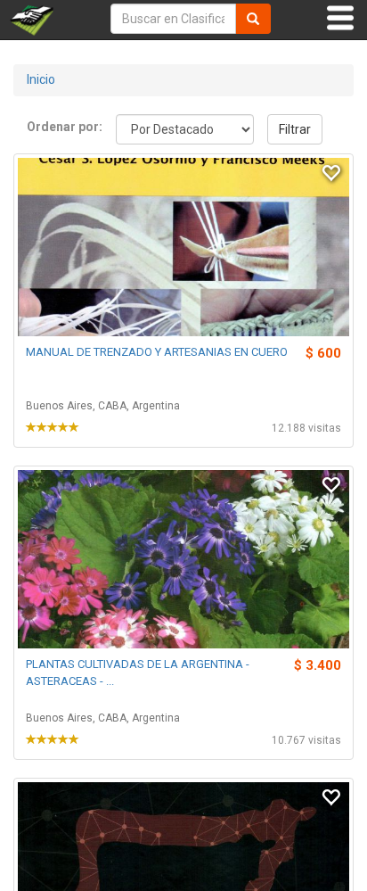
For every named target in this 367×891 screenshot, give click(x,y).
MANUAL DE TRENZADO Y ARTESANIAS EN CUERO (157, 352)
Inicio (41, 79)
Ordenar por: (64, 127)
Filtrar (295, 129)
